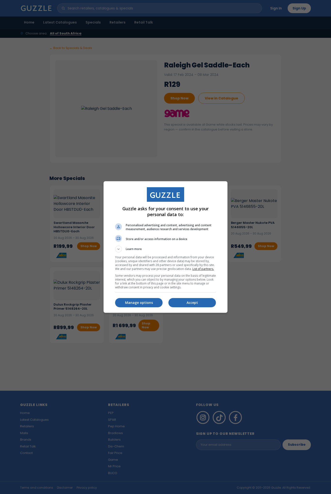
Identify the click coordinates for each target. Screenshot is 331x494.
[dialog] (165, 247)
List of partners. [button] (203, 269)
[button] (165, 249)
